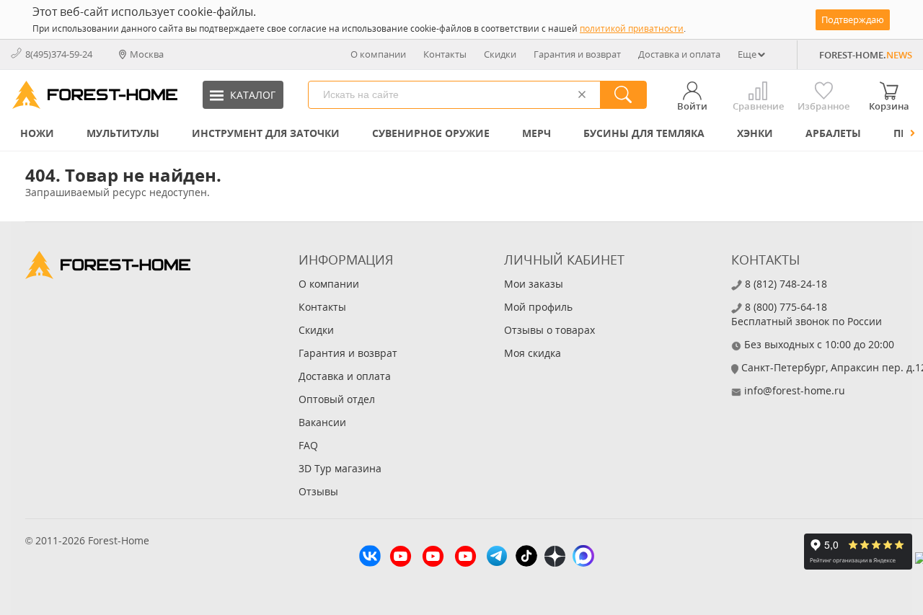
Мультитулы (123, 133)
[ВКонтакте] (370, 557)
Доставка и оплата (679, 54)
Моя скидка (532, 353)
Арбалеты (833, 133)
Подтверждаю (852, 19)
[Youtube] (400, 558)
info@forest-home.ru (794, 390)
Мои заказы (533, 284)
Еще (747, 54)
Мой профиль (538, 307)
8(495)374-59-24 (58, 54)
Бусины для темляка (644, 133)
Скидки (500, 54)
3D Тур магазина (340, 468)
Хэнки (755, 133)
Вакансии (322, 422)
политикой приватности (632, 28)
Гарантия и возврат (577, 54)
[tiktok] (526, 557)
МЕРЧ (536, 133)
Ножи (37, 133)
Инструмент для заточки (266, 133)
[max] (583, 557)
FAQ (308, 445)
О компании (378, 54)
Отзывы (318, 491)
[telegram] (496, 557)
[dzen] (554, 558)
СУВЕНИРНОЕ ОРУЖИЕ (431, 133)
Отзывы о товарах (549, 330)
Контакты (445, 54)
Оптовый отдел (337, 399)
